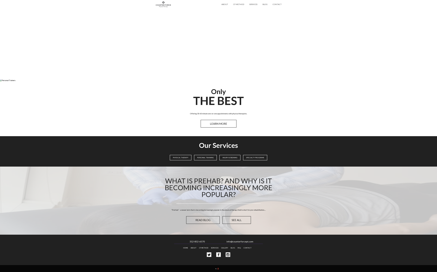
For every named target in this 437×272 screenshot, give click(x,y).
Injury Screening (229, 158)
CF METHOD (238, 4)
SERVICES (253, 4)
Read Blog (203, 220)
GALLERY (224, 248)
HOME (185, 248)
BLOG (265, 4)
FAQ (239, 248)
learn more (218, 123)
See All (237, 220)
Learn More (218, 53)
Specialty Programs (255, 158)
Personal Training (205, 158)
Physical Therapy (180, 158)
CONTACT (277, 4)
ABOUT (224, 4)
